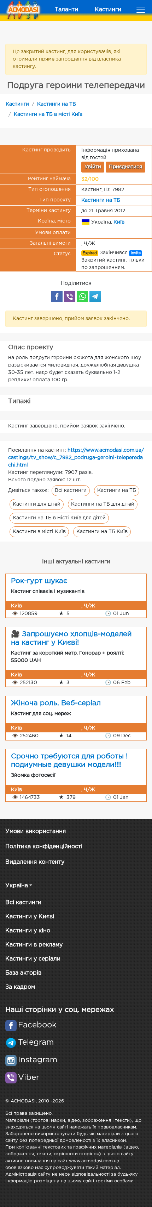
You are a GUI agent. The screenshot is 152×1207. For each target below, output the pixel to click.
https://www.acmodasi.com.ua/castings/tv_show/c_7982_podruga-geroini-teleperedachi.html (76, 457)
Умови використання (35, 831)
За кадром (20, 987)
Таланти (66, 9)
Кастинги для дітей (36, 504)
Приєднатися (125, 167)
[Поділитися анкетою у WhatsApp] (82, 296)
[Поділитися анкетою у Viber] (69, 296)
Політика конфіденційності (43, 846)
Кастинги (108, 9)
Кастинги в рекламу (34, 945)
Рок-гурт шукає (39, 581)
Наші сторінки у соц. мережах (59, 1010)
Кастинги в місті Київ (39, 532)
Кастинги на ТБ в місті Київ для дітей (59, 518)
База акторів (23, 973)
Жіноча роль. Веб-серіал (56, 703)
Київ (118, 222)
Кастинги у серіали (32, 959)
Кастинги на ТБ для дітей (102, 504)
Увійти (92, 167)
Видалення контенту (34, 862)
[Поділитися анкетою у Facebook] (57, 296)
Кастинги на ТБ (56, 104)
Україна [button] (16, 885)
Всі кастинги (71, 490)
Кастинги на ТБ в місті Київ (48, 114)
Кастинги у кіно (27, 930)
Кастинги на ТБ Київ (102, 532)
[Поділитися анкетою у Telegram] (95, 296)
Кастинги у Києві (29, 916)
